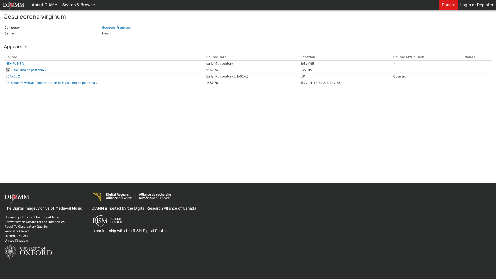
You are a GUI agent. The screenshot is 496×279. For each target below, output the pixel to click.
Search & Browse (78, 5)
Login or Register (477, 5)
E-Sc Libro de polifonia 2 (28, 70)
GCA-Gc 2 (12, 76)
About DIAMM (45, 5)
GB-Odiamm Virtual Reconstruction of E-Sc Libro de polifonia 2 (51, 83)
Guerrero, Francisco (116, 27)
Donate (449, 5)
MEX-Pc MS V (14, 63)
